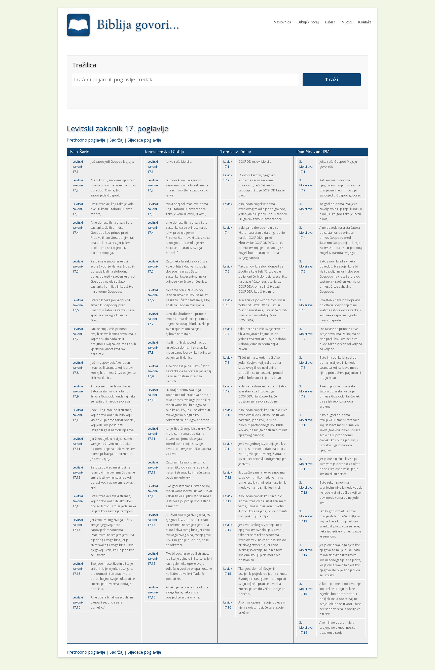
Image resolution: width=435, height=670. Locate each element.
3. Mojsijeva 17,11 (306, 464)
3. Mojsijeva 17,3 (306, 209)
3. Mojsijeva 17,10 (306, 420)
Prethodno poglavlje (86, 140)
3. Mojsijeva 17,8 (306, 362)
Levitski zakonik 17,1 (77, 166)
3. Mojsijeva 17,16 (306, 627)
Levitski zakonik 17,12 (77, 472)
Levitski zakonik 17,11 (77, 444)
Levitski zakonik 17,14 (77, 525)
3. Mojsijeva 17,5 (306, 266)
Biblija (330, 21)
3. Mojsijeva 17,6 (306, 305)
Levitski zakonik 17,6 (77, 305)
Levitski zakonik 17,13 (77, 501)
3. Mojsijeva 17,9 (306, 391)
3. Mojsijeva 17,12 (306, 487)
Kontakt (364, 21)
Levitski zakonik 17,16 (77, 602)
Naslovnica (282, 21)
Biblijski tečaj (308, 21)
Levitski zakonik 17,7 (77, 334)
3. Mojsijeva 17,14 (306, 550)
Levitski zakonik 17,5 (77, 266)
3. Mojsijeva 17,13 (306, 516)
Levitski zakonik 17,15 (77, 568)
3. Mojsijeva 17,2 (306, 185)
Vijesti (347, 21)
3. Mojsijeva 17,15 (306, 589)
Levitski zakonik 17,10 (77, 415)
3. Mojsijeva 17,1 (306, 166)
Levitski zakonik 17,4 (77, 227)
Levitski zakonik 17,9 (77, 391)
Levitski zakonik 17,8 (77, 367)
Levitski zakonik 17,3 (77, 209)
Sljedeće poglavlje (144, 140)
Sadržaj (116, 140)
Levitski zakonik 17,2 (77, 185)
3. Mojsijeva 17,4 (306, 232)
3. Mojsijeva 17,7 (306, 334)
